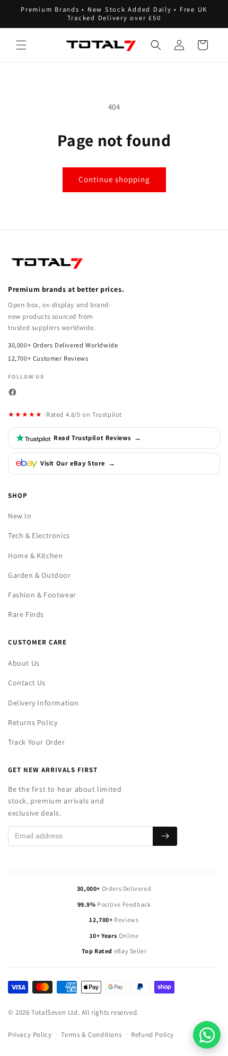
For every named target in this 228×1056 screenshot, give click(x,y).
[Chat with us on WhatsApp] (207, 1035)
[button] (21, 45)
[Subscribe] (165, 836)
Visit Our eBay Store (78, 463)
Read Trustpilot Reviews (97, 437)
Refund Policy (152, 1034)
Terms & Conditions (91, 1034)
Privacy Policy (29, 1034)
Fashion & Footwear (42, 594)
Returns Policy (32, 722)
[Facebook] (12, 392)
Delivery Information (43, 703)
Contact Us (27, 682)
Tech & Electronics (39, 535)
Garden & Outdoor (39, 575)
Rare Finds (26, 614)
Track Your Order (36, 742)
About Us (24, 663)
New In (20, 516)
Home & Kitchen (35, 555)
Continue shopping (114, 179)
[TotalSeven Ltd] (47, 262)
